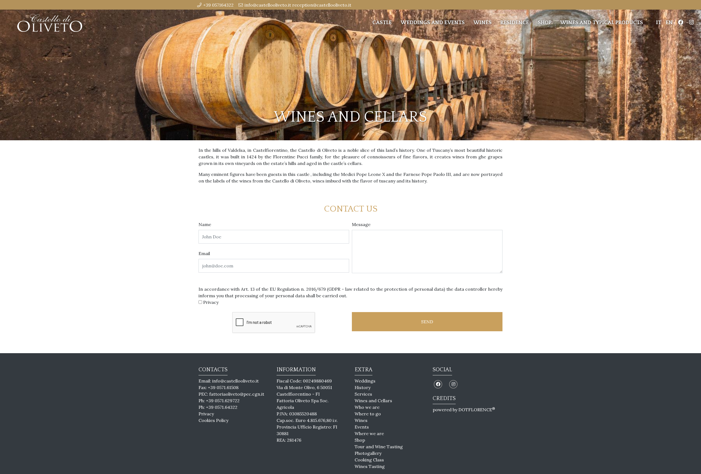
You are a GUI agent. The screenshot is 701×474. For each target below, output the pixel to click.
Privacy (211, 302)
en (669, 22)
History (362, 387)
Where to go (368, 413)
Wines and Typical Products (601, 22)
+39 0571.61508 (223, 387)
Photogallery (368, 453)
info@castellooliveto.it (235, 381)
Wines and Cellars (373, 400)
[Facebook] (680, 23)
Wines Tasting (370, 466)
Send (427, 321)
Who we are (367, 407)
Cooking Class (369, 459)
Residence (514, 22)
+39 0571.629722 (223, 400)
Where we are (369, 433)
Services (363, 394)
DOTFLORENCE (476, 409)
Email (204, 253)
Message (361, 224)
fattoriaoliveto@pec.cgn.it (236, 394)
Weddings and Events (433, 22)
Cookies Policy (213, 420)
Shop (544, 22)
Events (362, 427)
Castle (382, 22)
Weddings (365, 381)
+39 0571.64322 (221, 407)
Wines (482, 22)
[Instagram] (691, 23)
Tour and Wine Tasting (379, 446)
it (658, 22)
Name (205, 224)
